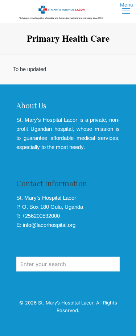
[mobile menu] (126, 11)
